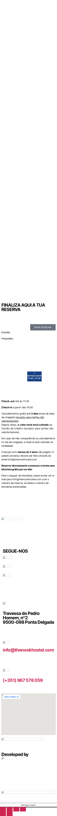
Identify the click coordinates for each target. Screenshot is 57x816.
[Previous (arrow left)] (3, 813)
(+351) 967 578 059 (23, 680)
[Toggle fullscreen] (10, 809)
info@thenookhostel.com (28, 650)
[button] (43, 327)
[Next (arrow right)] (10, 813)
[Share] (16, 809)
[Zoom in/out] (3, 809)
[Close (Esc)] (23, 809)
